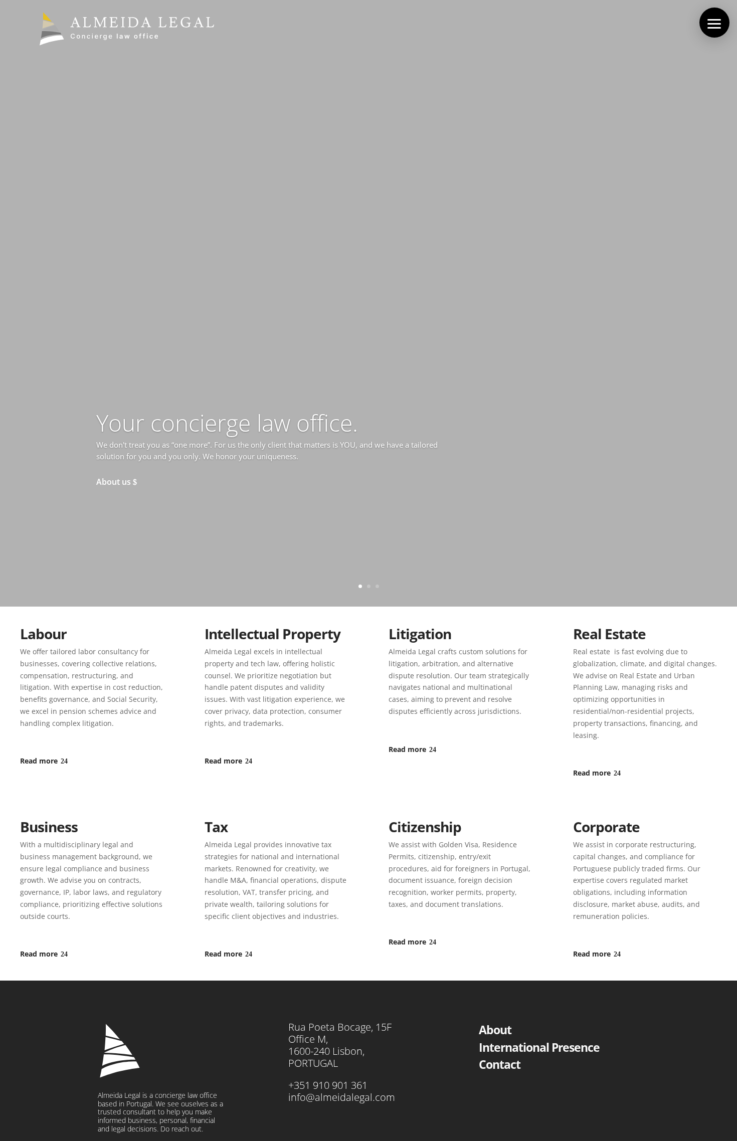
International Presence (539, 1047)
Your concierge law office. (227, 422)
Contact (499, 1064)
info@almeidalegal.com (341, 1097)
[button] (714, 23)
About (495, 1030)
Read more (39, 761)
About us (113, 481)
